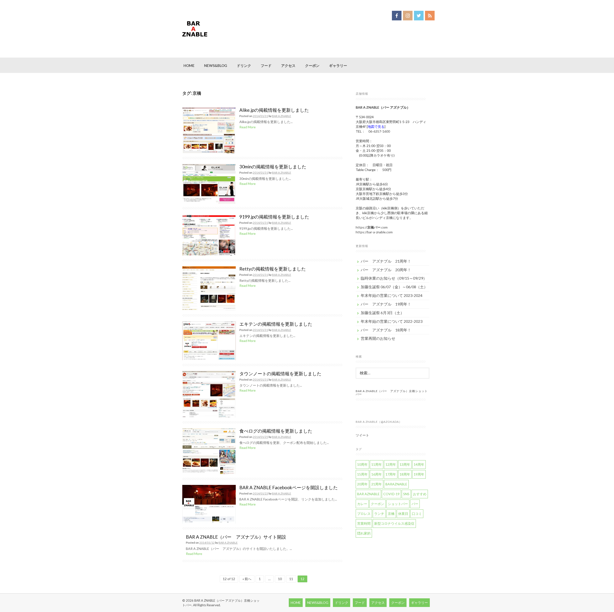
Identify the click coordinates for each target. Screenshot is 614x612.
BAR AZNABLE (368, 494)
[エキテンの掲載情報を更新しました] (209, 340)
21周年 (376, 484)
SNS (406, 494)
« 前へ (246, 579)
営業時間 (364, 523)
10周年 (362, 464)
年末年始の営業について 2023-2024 (391, 295)
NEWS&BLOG (215, 65)
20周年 (362, 484)
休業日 (403, 514)
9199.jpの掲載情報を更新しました (274, 216)
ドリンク (244, 65)
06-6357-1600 (379, 131)
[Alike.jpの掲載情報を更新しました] (209, 130)
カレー (362, 504)
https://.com (372, 227)
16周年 (376, 474)
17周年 (390, 474)
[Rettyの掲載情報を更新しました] (209, 288)
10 (280, 579)
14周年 (419, 464)
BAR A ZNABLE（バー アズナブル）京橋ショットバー (392, 392)
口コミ (417, 514)
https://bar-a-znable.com (374, 232)
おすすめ (419, 494)
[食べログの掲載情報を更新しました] (209, 451)
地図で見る (376, 126)
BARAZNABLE (396, 484)
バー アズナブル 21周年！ (386, 261)
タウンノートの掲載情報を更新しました (280, 373)
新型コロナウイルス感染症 (394, 523)
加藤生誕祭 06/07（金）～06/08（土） (394, 286)
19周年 (419, 474)
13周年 (405, 464)
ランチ (379, 514)
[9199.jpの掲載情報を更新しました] (209, 234)
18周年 (405, 474)
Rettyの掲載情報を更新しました (272, 268)
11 (291, 579)
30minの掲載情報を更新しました (272, 166)
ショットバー (398, 504)
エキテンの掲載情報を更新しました (275, 324)
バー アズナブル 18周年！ (386, 330)
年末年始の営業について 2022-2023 (391, 321)
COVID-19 (391, 494)
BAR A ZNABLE (281, 116)
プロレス (364, 514)
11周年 (376, 464)
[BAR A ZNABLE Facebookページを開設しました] (209, 504)
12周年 (390, 464)
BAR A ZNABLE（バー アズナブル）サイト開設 (236, 537)
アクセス (288, 65)
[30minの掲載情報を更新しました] (209, 183)
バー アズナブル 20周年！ (386, 269)
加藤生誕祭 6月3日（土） (382, 312)
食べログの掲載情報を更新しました (275, 431)
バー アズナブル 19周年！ (386, 304)
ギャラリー (338, 65)
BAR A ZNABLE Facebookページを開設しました (288, 487)
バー (415, 504)
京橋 (391, 514)
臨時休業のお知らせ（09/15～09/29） (394, 278)
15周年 (362, 474)
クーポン (312, 65)
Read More (247, 127)
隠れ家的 (364, 533)
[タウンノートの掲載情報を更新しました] (209, 394)
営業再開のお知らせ (378, 338)
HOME (189, 65)
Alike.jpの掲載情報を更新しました (274, 110)
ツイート (362, 435)
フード (266, 65)
